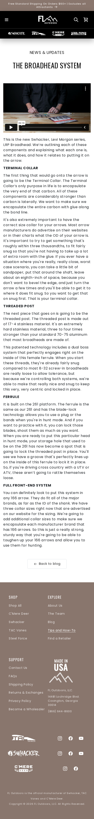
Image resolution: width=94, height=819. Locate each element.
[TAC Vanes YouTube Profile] (81, 738)
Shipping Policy (21, 684)
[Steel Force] (78, 33)
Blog (51, 622)
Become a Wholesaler (27, 709)
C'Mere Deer (19, 613)
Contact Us (18, 668)
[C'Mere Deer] (58, 33)
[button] (6, 20)
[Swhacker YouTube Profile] (81, 753)
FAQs (13, 676)
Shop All (15, 605)
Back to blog (50, 563)
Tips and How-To (62, 630)
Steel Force (18, 638)
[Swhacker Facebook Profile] (70, 753)
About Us (55, 605)
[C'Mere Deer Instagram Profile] (65, 768)
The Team (56, 613)
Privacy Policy (20, 701)
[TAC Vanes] (38, 33)
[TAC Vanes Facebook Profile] (70, 738)
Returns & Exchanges (26, 692)
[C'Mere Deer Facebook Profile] (75, 768)
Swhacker (16, 622)
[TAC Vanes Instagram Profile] (60, 738)
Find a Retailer (59, 638)
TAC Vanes (17, 630)
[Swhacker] (16, 33)
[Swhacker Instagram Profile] (60, 753)
